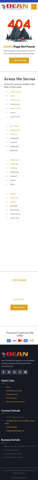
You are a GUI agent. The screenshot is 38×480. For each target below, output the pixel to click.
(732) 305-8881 (19, 300)
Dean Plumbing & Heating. (24, 470)
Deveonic (23, 478)
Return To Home (20, 60)
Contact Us (19, 315)
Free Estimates (19, 307)
